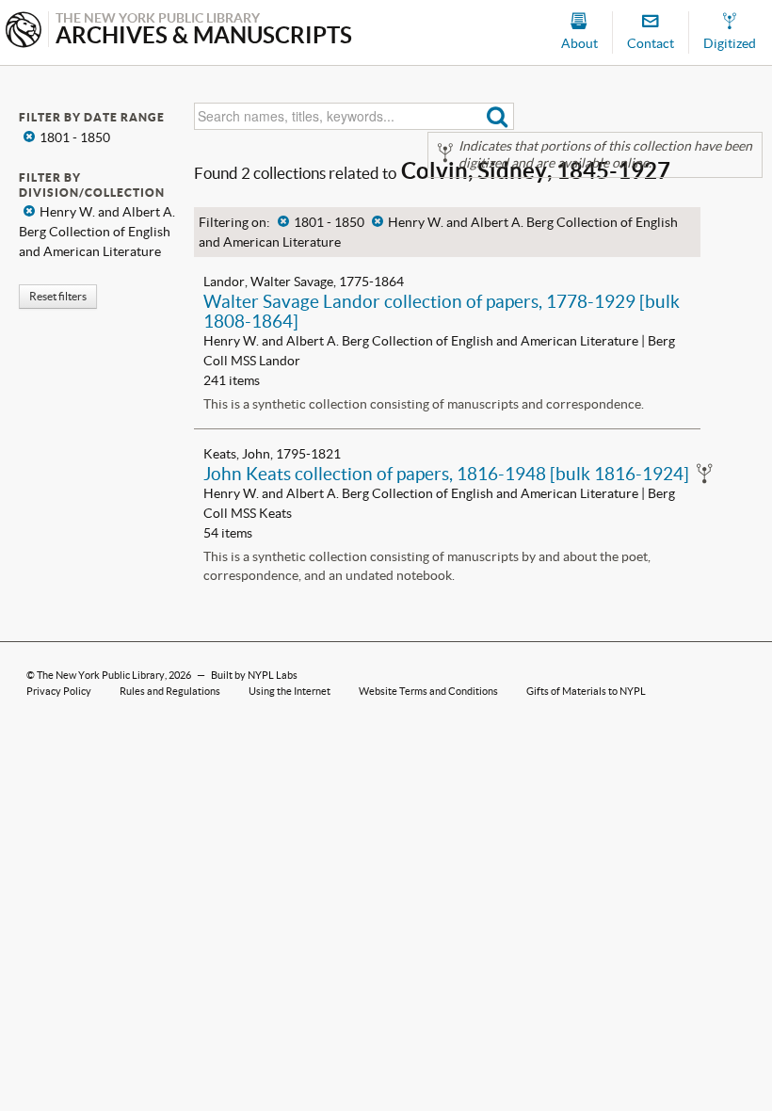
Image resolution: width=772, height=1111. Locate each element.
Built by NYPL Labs (254, 675)
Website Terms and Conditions (428, 691)
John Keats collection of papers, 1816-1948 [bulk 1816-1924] (446, 473)
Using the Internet (289, 691)
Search (497, 116)
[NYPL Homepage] (23, 31)
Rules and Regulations (170, 691)
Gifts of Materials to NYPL (586, 691)
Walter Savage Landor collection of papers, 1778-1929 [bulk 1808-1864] (441, 311)
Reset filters (58, 296)
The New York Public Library (101, 675)
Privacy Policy (58, 691)
